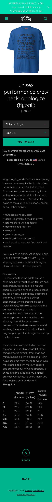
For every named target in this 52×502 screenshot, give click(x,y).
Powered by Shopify (26, 494)
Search (26, 479)
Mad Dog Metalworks (34, 490)
